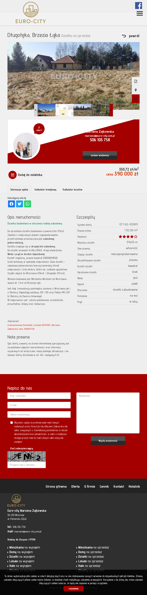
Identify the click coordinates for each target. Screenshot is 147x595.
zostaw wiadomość (100, 155)
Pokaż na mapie (136, 90)
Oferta (75, 486)
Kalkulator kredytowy (45, 189)
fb (138, 5)
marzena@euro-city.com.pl (100, 135)
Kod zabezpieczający (21, 448)
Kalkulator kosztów (72, 189)
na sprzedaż (93, 547)
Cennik (104, 486)
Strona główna (56, 486)
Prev (36, 110)
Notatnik (134, 486)
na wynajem (24, 547)
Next (111, 110)
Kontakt (119, 486)
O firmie (89, 486)
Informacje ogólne (19, 189)
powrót (134, 36)
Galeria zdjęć (136, 98)
